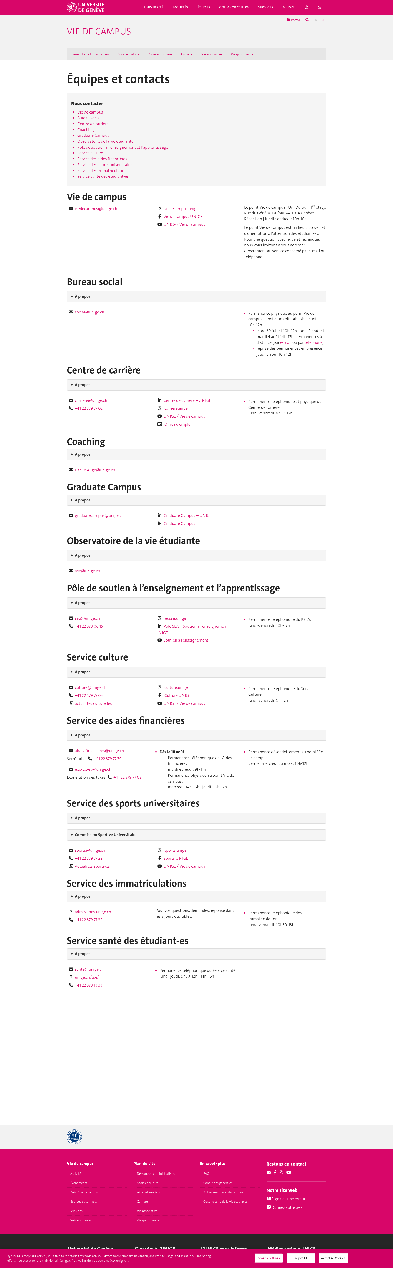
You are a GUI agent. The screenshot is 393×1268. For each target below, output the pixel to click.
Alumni (289, 7)
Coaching (85, 129)
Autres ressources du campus (223, 1192)
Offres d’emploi (178, 424)
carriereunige (176, 408)
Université (154, 7)
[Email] (269, 1172)
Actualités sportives (92, 866)
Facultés (180, 7)
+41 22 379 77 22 (88, 858)
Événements (78, 1183)
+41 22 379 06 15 (89, 626)
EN (322, 20)
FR (315, 20)
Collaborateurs (234, 7)
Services (266, 7)
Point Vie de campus (84, 1192)
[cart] (319, 7)
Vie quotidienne (242, 54)
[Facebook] (275, 1172)
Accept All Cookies (333, 1258)
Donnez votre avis (287, 1207)
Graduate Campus (93, 135)
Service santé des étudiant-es (103, 176)
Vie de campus (99, 31)
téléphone (313, 342)
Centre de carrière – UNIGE (187, 400)
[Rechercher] (307, 20)
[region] (196, 1258)
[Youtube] (288, 1172)
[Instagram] (281, 1172)
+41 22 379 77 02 (89, 408)
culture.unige (176, 687)
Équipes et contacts (83, 1202)
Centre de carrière (92, 123)
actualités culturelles (93, 703)
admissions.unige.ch (93, 911)
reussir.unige (175, 618)
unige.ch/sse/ (87, 977)
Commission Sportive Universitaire (105, 834)
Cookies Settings (269, 1258)
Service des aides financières (102, 159)
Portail (295, 20)
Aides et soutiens (160, 54)
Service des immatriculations (102, 170)
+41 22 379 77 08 (127, 777)
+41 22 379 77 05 (89, 695)
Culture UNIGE (177, 695)
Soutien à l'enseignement (186, 640)
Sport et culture (128, 54)
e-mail (286, 342)
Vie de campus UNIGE (183, 216)
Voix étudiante (80, 1220)
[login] (307, 7)
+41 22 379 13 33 (88, 985)
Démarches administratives (90, 54)
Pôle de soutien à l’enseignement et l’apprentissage (122, 147)
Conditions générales (217, 1183)
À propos (83, 296)
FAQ (206, 1174)
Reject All (301, 1258)
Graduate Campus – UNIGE (188, 515)
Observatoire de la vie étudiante (105, 141)
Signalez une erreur (288, 1199)
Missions (76, 1211)
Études (203, 7)
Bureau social (89, 118)
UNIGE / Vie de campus (184, 224)
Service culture (90, 153)
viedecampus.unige (181, 208)
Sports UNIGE (176, 858)
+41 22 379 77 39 (89, 919)
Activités (76, 1174)
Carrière (186, 54)
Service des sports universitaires (105, 164)
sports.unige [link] (175, 850)
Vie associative (211, 54)
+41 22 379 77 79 (107, 758)
